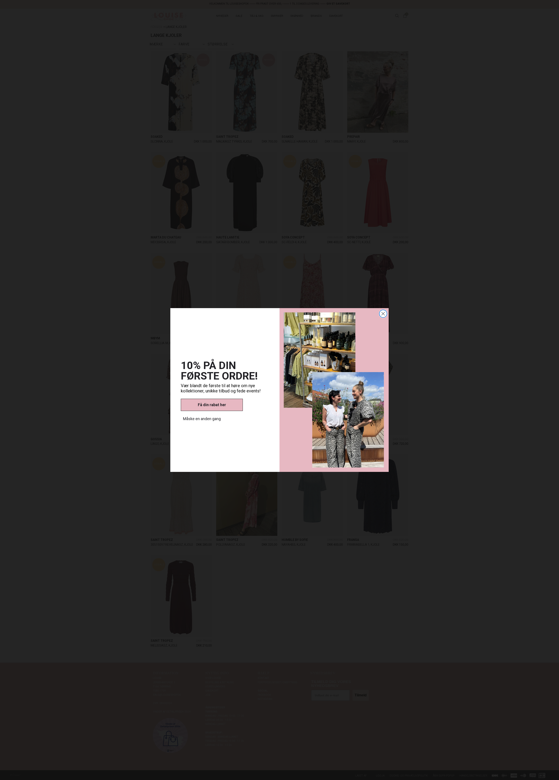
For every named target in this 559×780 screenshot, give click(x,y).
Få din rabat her (212, 404)
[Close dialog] (383, 314)
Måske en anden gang (202, 418)
